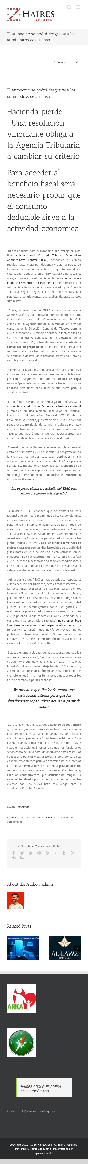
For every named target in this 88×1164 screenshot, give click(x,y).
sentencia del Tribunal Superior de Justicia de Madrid (47, 406)
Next (75, 62)
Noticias (51, 817)
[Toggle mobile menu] (78, 7)
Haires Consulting (40, 1148)
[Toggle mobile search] (69, 7)
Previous (62, 62)
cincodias (23, 807)
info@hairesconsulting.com (37, 1111)
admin (14, 817)
